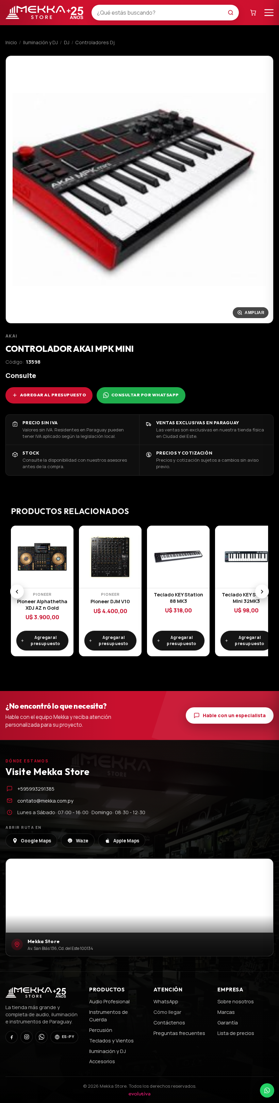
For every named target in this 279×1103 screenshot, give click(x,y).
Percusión (100, 1029)
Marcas (226, 1011)
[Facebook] (11, 1037)
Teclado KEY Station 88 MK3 (178, 597)
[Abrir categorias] (269, 12)
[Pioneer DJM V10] (110, 557)
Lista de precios (235, 1033)
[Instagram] (26, 1037)
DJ (66, 42)
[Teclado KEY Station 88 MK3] (178, 557)
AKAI (11, 336)
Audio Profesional (109, 1001)
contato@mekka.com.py (45, 800)
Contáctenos (169, 1022)
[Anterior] (17, 591)
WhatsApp (165, 1001)
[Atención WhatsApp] (267, 1090)
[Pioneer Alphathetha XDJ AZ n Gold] (42, 557)
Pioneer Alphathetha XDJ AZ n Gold (42, 604)
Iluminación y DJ (40, 42)
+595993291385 (35, 788)
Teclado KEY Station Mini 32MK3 (246, 597)
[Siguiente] (262, 591)
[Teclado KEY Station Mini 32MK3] (246, 557)
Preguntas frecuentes (179, 1033)
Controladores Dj (95, 42)
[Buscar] (232, 12)
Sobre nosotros (235, 1001)
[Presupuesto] (253, 12)
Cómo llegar (167, 1011)
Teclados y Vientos (111, 1040)
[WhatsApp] (41, 1037)
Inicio (11, 42)
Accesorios (102, 1061)
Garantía (227, 1022)
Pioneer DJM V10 (110, 601)
